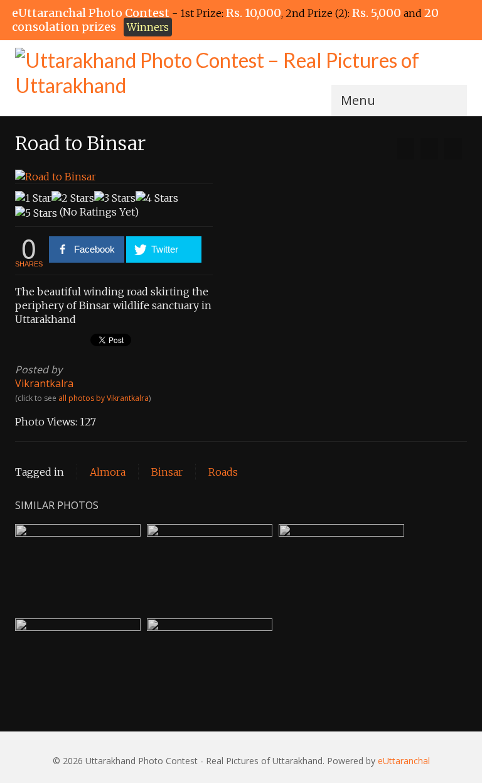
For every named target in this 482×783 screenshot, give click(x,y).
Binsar (167, 472)
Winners (148, 27)
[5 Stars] (36, 213)
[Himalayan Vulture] (453, 149)
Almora (108, 472)
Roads (223, 472)
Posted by (38, 369)
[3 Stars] (115, 198)
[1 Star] (33, 198)
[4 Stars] (157, 198)
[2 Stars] (72, 198)
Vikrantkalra (44, 383)
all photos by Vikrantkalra (103, 398)
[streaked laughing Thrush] (405, 149)
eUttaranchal (404, 761)
